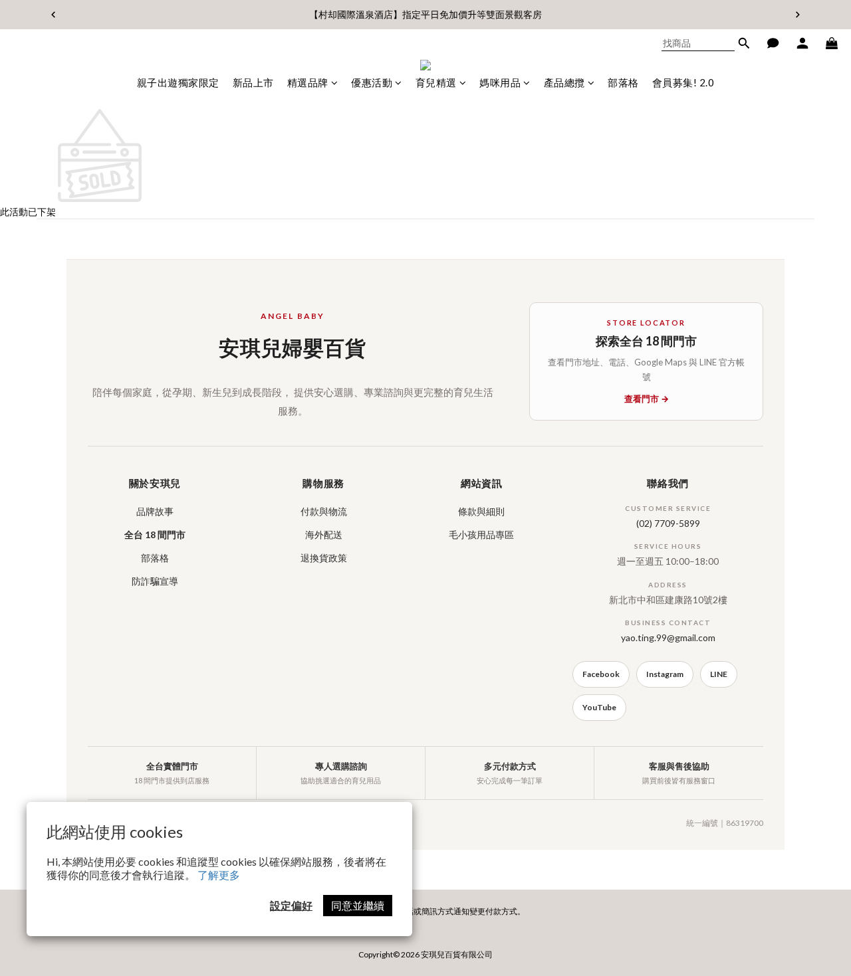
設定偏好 (291, 905)
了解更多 (218, 874)
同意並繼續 (357, 905)
